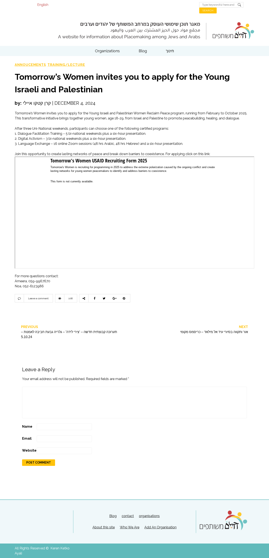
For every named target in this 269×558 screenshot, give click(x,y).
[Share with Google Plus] (114, 298)
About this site (103, 527)
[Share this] (93, 298)
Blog (143, 51)
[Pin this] (125, 298)
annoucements (30, 65)
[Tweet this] (104, 298)
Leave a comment (38, 298)
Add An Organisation (160, 527)
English (42, 5)
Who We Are (129, 527)
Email (27, 438)
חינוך (170, 51)
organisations (149, 516)
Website (29, 450)
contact (128, 516)
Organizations (107, 51)
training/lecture (66, 65)
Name (27, 427)
